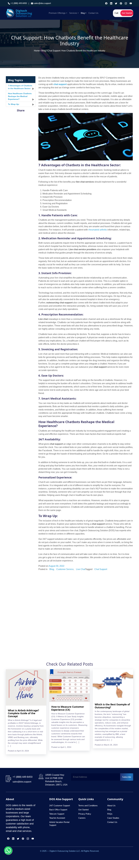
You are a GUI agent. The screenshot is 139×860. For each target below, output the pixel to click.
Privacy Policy (84, 814)
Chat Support (100, 569)
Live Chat (80, 569)
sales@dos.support (42, 3)
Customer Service (65, 569)
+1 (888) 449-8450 (18, 3)
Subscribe (126, 777)
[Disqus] (85, 609)
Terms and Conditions (88, 805)
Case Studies (113, 818)
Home (37, 51)
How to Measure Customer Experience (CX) (67, 708)
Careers (82, 818)
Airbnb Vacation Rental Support (59, 823)
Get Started (127, 13)
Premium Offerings (57, 13)
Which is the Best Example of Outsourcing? (112, 706)
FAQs (109, 814)
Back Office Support (58, 809)
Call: (117, 13)
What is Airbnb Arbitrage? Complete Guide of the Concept (23, 713)
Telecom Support (56, 814)
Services (73, 13)
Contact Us (93, 13)
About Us (111, 805)
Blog (83, 13)
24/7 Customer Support (59, 805)
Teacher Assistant (57, 818)
